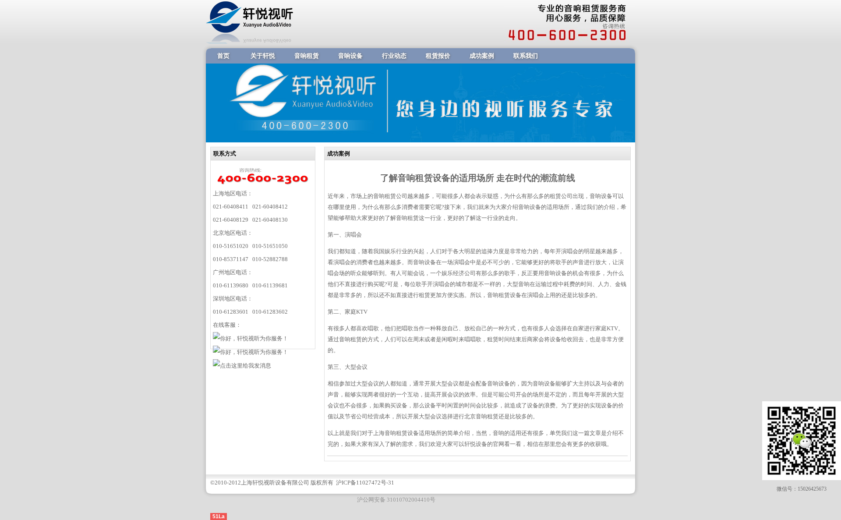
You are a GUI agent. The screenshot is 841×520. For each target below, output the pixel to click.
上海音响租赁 (390, 433)
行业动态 (394, 56)
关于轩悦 (263, 56)
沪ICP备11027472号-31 (365, 482)
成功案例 (482, 56)
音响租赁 (306, 56)
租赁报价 (438, 56)
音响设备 (350, 56)
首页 (223, 56)
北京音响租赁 (481, 416)
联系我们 (525, 56)
